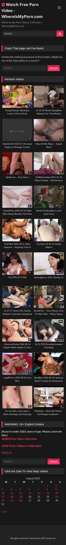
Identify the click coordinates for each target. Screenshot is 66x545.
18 (12, 497)
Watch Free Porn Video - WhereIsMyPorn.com (22, 10)
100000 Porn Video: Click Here (19, 439)
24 (3, 500)
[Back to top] (56, 536)
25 (12, 500)
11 (12, 493)
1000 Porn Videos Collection (21, 446)
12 (20, 493)
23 (56, 497)
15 (48, 493)
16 (56, 493)
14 (38, 493)
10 (3, 493)
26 (20, 500)
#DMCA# (7, 453)
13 (30, 493)
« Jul (4, 511)
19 (20, 497)
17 (3, 497)
